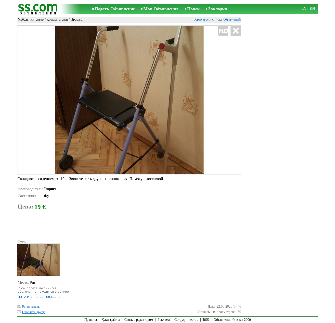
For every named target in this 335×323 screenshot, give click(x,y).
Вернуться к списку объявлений (217, 19)
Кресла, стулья (57, 19)
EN (312, 8)
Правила (90, 320)
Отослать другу (33, 312)
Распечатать (30, 307)
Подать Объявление (115, 8)
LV (304, 8)
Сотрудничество (186, 320)
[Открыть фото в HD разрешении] (129, 100)
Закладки (217, 8)
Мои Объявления (161, 8)
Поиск (193, 8)
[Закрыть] (235, 31)
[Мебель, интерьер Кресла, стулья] (38, 259)
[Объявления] (39, 9)
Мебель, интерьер (31, 19)
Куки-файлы (111, 320)
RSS (206, 320)
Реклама (164, 320)
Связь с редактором (138, 320)
